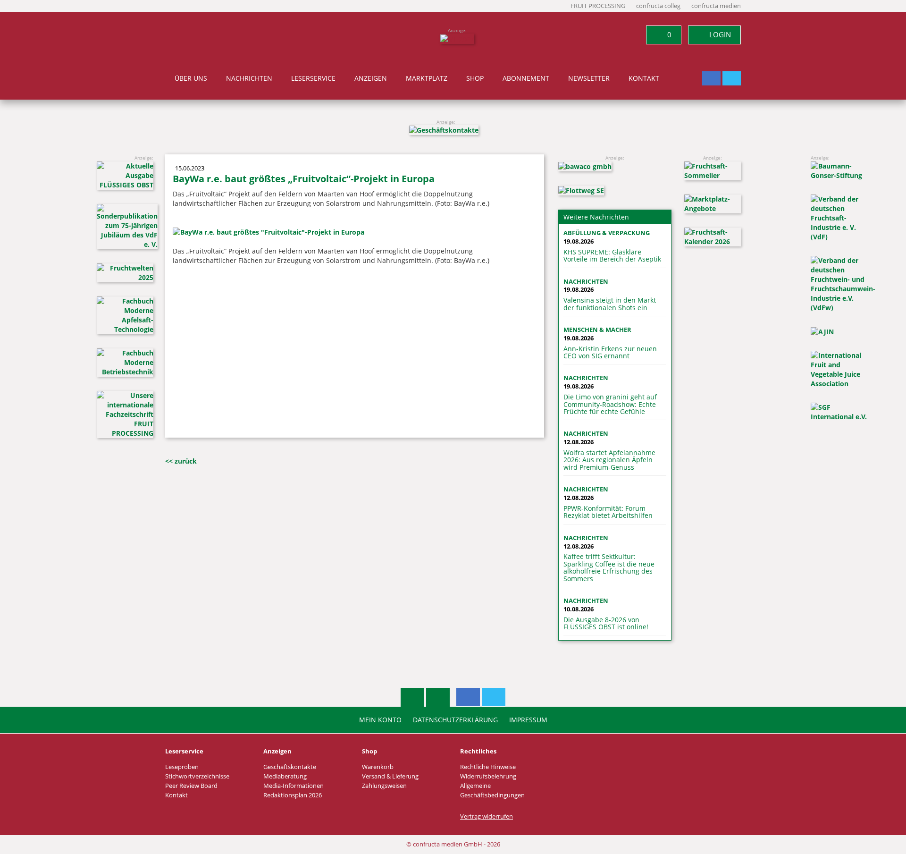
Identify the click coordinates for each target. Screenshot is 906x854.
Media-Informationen (293, 786)
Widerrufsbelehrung (488, 776)
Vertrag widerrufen (486, 816)
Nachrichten (249, 78)
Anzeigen (370, 78)
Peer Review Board (191, 786)
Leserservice (313, 78)
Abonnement (526, 78)
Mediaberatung (285, 776)
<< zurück (181, 461)
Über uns (191, 78)
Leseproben (182, 767)
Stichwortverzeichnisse (197, 776)
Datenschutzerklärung (455, 720)
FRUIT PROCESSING (597, 6)
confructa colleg (658, 6)
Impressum (528, 720)
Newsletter (589, 78)
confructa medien (716, 6)
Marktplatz (426, 78)
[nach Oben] (412, 697)
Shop (475, 78)
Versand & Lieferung (390, 776)
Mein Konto (380, 720)
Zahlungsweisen (384, 786)
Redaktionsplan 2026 (292, 795)
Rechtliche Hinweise (488, 767)
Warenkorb (378, 767)
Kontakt (644, 78)
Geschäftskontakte (289, 767)
